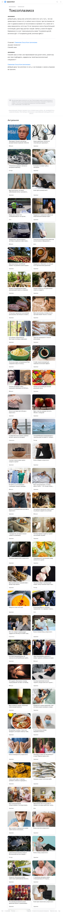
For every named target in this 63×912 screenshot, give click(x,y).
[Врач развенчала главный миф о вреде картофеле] (19, 577)
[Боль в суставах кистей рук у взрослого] (19, 405)
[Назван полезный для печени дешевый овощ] (43, 381)
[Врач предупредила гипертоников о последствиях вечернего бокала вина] (19, 798)
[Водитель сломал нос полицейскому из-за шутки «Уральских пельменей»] (19, 209)
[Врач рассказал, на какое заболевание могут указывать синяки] (19, 185)
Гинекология (21, 6)
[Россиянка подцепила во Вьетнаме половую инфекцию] (19, 332)
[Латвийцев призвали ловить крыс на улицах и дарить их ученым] (43, 504)
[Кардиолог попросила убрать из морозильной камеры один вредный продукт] (43, 209)
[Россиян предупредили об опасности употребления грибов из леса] (19, 651)
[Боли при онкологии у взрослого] (43, 896)
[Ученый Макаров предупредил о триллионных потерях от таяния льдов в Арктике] (43, 430)
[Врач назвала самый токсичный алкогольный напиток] (19, 700)
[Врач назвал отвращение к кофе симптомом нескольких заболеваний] (19, 822)
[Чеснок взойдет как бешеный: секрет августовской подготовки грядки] (43, 577)
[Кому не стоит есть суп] (19, 602)
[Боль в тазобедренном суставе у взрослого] (19, 504)
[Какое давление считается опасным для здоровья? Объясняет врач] (43, 136)
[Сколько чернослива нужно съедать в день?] (19, 454)
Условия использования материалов (40, 910)
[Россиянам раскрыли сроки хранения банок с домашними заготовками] (19, 896)
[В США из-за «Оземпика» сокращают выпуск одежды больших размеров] (19, 479)
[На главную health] (10, 2)
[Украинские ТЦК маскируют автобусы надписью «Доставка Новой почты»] (19, 234)
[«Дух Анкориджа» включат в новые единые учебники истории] (43, 651)
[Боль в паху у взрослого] (43, 847)
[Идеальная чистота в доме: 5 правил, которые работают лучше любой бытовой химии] (43, 798)
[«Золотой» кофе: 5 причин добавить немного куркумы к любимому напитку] (19, 773)
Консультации (12, 6)
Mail (2, 910)
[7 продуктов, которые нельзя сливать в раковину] (19, 528)
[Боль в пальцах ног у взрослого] (19, 749)
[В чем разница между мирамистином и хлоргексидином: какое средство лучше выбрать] (43, 724)
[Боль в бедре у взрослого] (43, 454)
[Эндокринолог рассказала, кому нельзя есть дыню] (43, 553)
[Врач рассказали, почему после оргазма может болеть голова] (43, 307)
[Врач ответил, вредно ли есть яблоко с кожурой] (43, 405)
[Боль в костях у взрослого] (43, 822)
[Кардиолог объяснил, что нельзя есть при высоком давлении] (43, 258)
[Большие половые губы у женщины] (43, 160)
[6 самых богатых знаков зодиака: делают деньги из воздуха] (19, 430)
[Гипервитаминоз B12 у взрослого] (19, 553)
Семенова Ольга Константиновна (26, 42)
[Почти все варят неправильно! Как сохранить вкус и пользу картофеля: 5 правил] (19, 356)
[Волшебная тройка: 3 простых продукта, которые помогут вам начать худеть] (19, 724)
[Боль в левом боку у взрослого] (43, 626)
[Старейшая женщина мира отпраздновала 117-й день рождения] (43, 871)
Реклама (13, 910)
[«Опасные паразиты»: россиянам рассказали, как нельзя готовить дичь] (19, 307)
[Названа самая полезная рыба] (43, 773)
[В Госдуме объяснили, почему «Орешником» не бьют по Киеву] (19, 675)
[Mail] (5, 2)
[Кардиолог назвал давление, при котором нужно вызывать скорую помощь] (43, 700)
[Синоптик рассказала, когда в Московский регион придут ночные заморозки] (19, 847)
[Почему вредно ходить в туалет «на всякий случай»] (43, 528)
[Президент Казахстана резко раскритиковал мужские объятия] (19, 136)
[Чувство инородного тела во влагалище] (43, 332)
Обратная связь (53, 910)
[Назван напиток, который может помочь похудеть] (43, 283)
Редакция (29, 910)
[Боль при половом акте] (43, 185)
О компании (7, 910)
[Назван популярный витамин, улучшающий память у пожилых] (19, 283)
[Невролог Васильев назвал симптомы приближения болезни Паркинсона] (19, 871)
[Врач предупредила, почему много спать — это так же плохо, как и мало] (43, 479)
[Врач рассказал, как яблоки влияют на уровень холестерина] (19, 258)
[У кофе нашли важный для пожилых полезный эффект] (43, 356)
